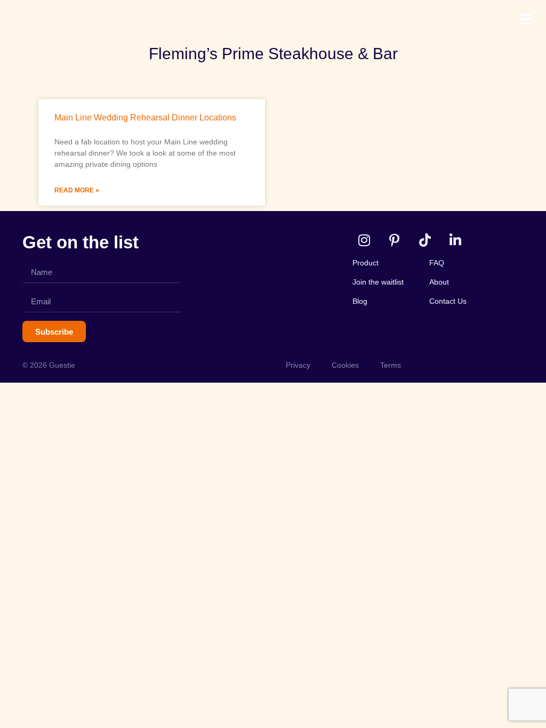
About (439, 282)
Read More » (76, 190)
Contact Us (448, 301)
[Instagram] (364, 240)
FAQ (436, 262)
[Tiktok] (424, 240)
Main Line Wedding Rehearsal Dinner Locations (145, 117)
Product (365, 262)
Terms (390, 365)
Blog (359, 301)
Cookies (345, 365)
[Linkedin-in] (455, 240)
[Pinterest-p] (394, 240)
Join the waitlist (378, 282)
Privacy (298, 365)
